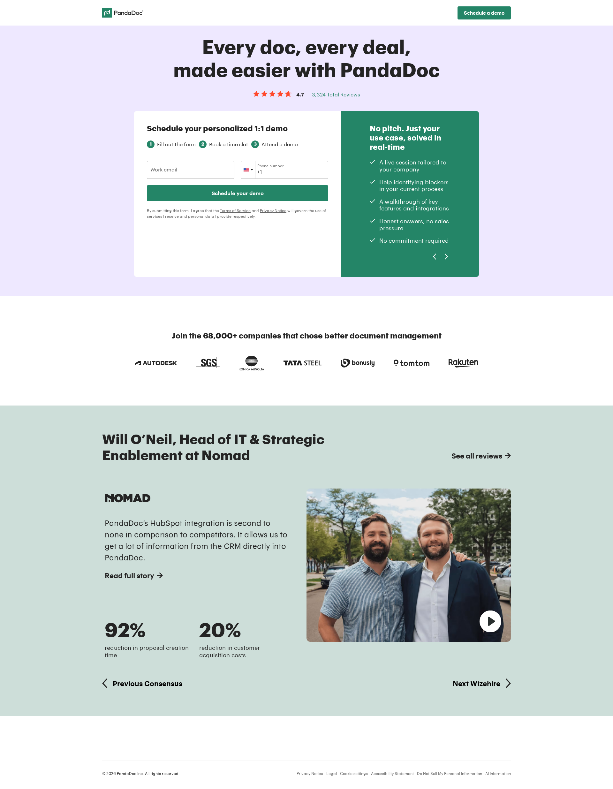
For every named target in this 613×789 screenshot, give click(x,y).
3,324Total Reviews (336, 94)
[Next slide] (446, 256)
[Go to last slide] (434, 256)
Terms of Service (235, 210)
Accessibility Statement (392, 773)
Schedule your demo (238, 193)
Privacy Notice (273, 210)
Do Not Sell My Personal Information (449, 773)
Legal (331, 773)
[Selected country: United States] (248, 169)
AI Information (498, 773)
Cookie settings (354, 773)
